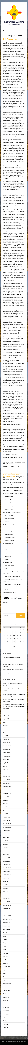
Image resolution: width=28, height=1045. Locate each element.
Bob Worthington (10, 39)
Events (4, 946)
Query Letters (6, 990)
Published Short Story (8, 987)
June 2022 (5, 884)
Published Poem (7, 983)
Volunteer (5, 1024)
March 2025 (6, 773)
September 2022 (7, 874)
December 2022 (7, 864)
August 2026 (6, 718)
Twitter (5, 1017)
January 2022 (6, 901)
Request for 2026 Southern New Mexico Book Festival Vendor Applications (14, 706)
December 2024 (7, 783)
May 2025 (5, 766)
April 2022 (5, 891)
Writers (5, 1031)
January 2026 (6, 742)
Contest (5, 936)
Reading (5, 993)
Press (4, 976)
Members (5, 960)
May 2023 (5, 847)
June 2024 (5, 803)
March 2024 (6, 813)
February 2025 (6, 776)
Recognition (6, 997)
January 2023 (6, 861)
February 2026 (6, 739)
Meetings (5, 956)
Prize (4, 980)
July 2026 (5, 722)
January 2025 (6, 779)
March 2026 (6, 735)
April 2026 (5, 732)
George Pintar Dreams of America (11, 657)
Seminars (5, 1004)
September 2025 (7, 756)
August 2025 (6, 759)
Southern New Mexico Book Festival (12, 661)
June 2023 (5, 844)
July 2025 (5, 763)
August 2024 (6, 796)
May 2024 (5, 807)
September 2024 (7, 793)
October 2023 (6, 830)
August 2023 (6, 837)
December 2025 (7, 746)
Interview (5, 953)
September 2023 (7, 834)
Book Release (6, 929)
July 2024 (5, 800)
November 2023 (7, 827)
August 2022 (6, 878)
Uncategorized (6, 1020)
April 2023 (5, 851)
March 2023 (6, 854)
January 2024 (6, 820)
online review (6, 966)
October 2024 (6, 790)
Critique (5, 943)
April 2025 (5, 769)
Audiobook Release (7, 919)
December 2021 (7, 905)
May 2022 (5, 888)
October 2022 (6, 871)
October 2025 (6, 752)
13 (14, 635)
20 (14, 638)
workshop (5, 1027)
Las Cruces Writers (14, 22)
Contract (5, 939)
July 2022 (5, 881)
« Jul (14, 647)
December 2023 (7, 824)
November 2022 (7, 868)
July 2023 (5, 840)
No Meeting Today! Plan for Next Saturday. (13, 673)
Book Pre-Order (7, 926)
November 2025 (7, 749)
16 (23, 635)
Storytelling (6, 1010)
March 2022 (6, 895)
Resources (5, 1000)
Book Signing (6, 932)
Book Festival (6, 922)
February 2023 (6, 857)
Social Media (6, 1007)
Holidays (5, 949)
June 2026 (5, 725)
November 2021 (7, 908)
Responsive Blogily (10, 1043)
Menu (23, 30)
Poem (4, 973)
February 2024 (6, 817)
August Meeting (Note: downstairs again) (13, 669)
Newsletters (6, 963)
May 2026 (5, 729)
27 (14, 641)
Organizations (6, 970)
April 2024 (5, 810)
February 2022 (6, 898)
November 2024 (7, 786)
